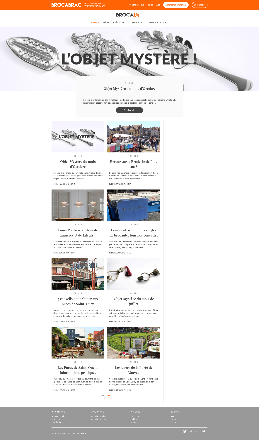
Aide (158, 5)
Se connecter (199, 5)
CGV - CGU (56, 419)
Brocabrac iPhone (98, 419)
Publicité (134, 419)
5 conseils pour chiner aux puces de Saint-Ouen (78, 301)
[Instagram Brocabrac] (199, 433)
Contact (174, 422)
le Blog (150, 5)
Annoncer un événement (176, 5)
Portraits (137, 22)
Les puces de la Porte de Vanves (134, 370)
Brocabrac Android (99, 416)
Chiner (95, 22)
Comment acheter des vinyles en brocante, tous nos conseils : (134, 233)
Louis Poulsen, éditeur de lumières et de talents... (78, 233)
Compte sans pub (136, 5)
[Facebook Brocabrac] (193, 433)
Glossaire (174, 419)
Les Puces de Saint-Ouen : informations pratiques (78, 370)
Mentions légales (59, 416)
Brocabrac (135, 416)
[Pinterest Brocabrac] (206, 433)
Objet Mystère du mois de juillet (134, 301)
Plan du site (56, 422)
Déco (106, 22)
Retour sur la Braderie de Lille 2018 (133, 164)
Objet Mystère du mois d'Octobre (130, 89)
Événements (120, 22)
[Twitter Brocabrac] (187, 433)
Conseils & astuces (157, 22)
